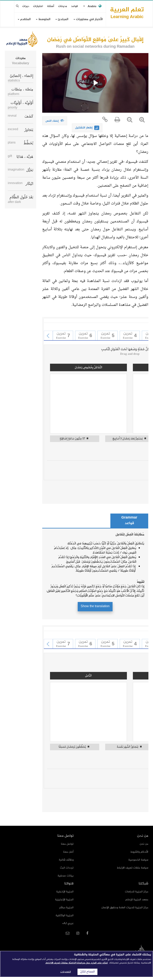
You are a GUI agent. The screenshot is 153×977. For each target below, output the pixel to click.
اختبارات (38, 6)
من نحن (144, 844)
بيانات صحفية (66, 875)
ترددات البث (67, 868)
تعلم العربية (127, 13)
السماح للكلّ (87, 971)
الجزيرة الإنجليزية (64, 899)
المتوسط (43, 19)
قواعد (74, 6)
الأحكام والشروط (139, 852)
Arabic (92, 6)
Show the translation (95, 606)
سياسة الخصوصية (138, 860)
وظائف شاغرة (66, 860)
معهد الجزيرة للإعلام (136, 899)
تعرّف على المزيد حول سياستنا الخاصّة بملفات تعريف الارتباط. (76, 963)
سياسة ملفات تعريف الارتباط (132, 868)
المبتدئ (62, 19)
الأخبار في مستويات (89, 19)
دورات (25, 6)
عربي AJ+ (68, 923)
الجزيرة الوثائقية (65, 915)
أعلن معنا (68, 852)
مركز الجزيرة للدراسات (136, 891)
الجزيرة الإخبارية (65, 891)
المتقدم (25, 19)
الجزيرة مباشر (66, 907)
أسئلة (50, 6)
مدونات (62, 6)
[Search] (17, 6)
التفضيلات (65, 972)
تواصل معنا (67, 844)
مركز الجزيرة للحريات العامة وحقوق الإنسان (124, 907)
